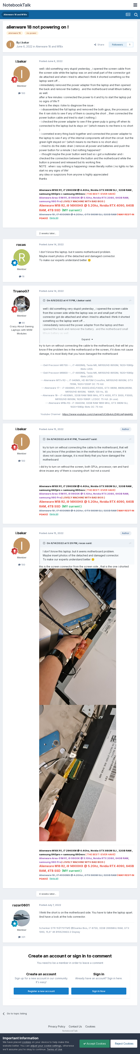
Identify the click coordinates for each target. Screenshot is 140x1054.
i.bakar (24, 42)
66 (23, 322)
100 (23, 93)
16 (22, 276)
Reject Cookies (123, 1043)
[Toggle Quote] (44, 300)
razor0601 (21, 905)
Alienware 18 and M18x (49, 46)
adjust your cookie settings (45, 1045)
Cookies (90, 1026)
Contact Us (75, 1026)
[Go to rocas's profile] (21, 257)
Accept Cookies (96, 1043)
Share (100, 44)
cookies (26, 1042)
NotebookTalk (17, 5)
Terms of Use (54, 1049)
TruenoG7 (21, 291)
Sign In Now (98, 991)
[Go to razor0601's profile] (21, 918)
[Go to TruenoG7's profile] (21, 304)
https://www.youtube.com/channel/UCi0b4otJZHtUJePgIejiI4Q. (97, 414)
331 (23, 936)
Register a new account (41, 991)
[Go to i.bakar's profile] (10, 45)
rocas (21, 245)
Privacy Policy (56, 1026)
